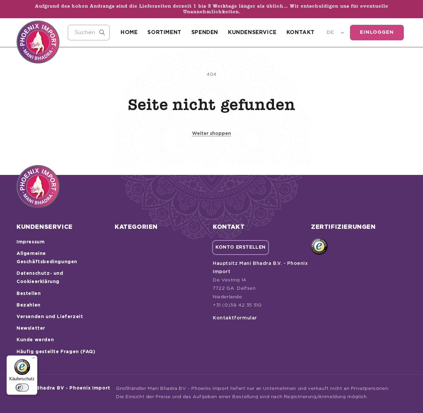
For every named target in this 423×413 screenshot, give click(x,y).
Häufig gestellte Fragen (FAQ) (56, 352)
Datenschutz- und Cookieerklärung (40, 277)
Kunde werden (35, 340)
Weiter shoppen (211, 133)
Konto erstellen (240, 247)
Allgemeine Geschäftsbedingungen (47, 257)
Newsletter (31, 328)
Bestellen (29, 293)
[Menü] (33, 359)
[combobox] (88, 32)
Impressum (31, 242)
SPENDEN (204, 32)
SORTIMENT (164, 32)
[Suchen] (102, 32)
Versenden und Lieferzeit (50, 316)
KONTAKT (301, 32)
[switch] (22, 388)
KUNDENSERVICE (252, 32)
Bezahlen (29, 305)
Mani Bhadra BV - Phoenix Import (66, 388)
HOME (129, 32)
